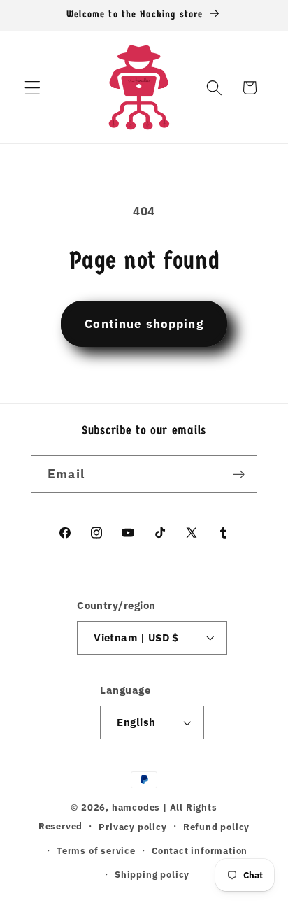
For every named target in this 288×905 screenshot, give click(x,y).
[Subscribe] (239, 474)
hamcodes (136, 807)
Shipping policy (152, 874)
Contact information (199, 850)
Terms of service (96, 850)
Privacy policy (132, 826)
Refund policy (216, 826)
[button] (32, 88)
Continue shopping (144, 323)
